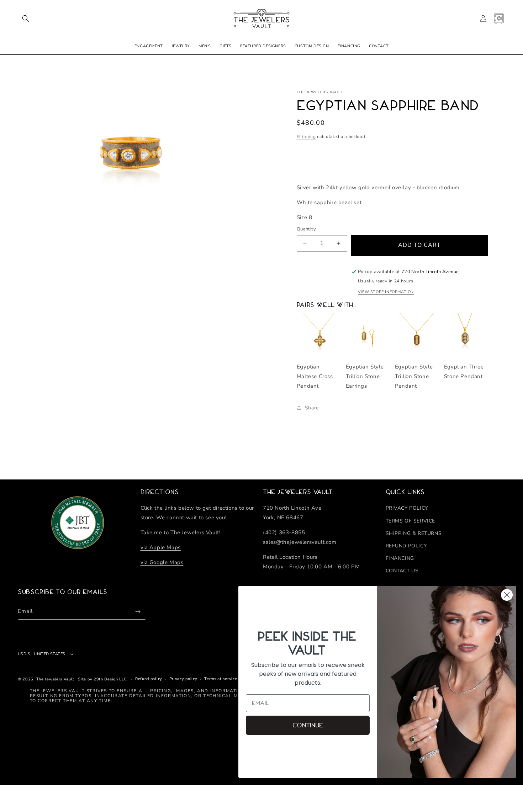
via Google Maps (162, 562)
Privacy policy (183, 678)
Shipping (306, 136)
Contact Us (402, 570)
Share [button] (312, 407)
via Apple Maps (161, 547)
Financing (400, 558)
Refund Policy (406, 545)
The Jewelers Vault (55, 679)
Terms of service (220, 678)
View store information (386, 292)
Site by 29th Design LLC (102, 679)
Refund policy (148, 678)
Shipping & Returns (414, 533)
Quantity (306, 229)
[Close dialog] (507, 595)
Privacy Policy (407, 508)
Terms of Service (410, 521)
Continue (307, 725)
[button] (25, 18)
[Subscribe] (138, 611)
